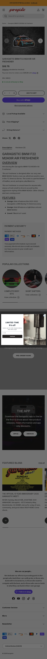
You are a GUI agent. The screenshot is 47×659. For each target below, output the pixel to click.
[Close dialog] (44, 316)
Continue (12, 336)
